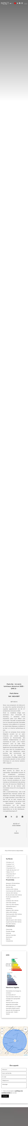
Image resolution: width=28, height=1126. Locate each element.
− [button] (2, 1031)
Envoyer (5, 1096)
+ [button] (2, 1028)
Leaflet (26, 1055)
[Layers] (25, 1029)
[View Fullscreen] (2, 1035)
